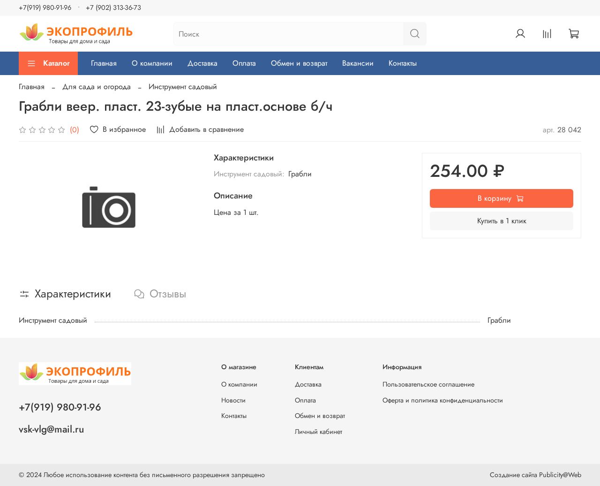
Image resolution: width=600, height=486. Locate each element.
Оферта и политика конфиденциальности (442, 400)
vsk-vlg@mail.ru (51, 429)
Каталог (56, 63)
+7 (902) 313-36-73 (113, 7)
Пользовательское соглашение (428, 384)
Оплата (244, 63)
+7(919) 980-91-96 (45, 7)
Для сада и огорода (96, 86)
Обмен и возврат (299, 63)
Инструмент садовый (183, 86)
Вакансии (358, 63)
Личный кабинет (318, 431)
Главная (104, 63)
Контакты (403, 63)
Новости (233, 400)
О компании (152, 63)
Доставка (203, 63)
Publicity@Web (560, 474)
